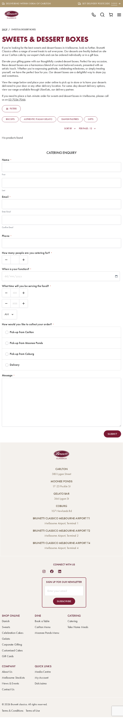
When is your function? (16, 269)
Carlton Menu (42, 627)
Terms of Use (33, 710)
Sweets (6, 627)
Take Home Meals (78, 627)
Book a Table (42, 621)
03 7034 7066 (16, 99)
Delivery (15, 365)
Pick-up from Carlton (22, 332)
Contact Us (8, 689)
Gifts (90, 119)
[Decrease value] (6, 259)
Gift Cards (8, 656)
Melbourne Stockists (13, 677)
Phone (7, 236)
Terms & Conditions (12, 710)
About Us (7, 671)
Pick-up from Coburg (22, 354)
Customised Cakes (12, 650)
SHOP (4, 29)
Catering (72, 621)
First (3, 174)
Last (3, 190)
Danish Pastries (70, 119)
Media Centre (43, 671)
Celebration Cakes (12, 633)
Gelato (6, 638)
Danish (5, 621)
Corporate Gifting (12, 644)
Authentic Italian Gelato (38, 119)
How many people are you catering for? (27, 253)
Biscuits (10, 119)
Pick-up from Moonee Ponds (26, 343)
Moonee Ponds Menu (47, 633)
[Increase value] (23, 259)
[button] (112, 433)
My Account (42, 677)
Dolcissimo (41, 683)
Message (8, 375)
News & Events (10, 683)
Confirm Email (7, 227)
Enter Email (6, 211)
